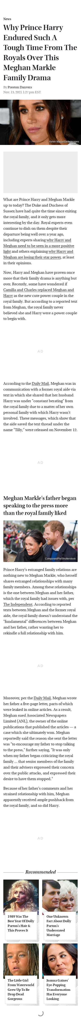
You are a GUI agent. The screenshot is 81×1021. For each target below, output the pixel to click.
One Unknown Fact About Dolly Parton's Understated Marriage (59, 926)
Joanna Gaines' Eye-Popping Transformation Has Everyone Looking (58, 989)
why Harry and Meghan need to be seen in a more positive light (38, 246)
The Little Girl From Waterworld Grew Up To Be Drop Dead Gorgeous (21, 989)
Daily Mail (40, 383)
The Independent (17, 604)
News (7, 19)
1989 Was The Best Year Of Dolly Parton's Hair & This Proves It (21, 923)
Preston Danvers (20, 87)
